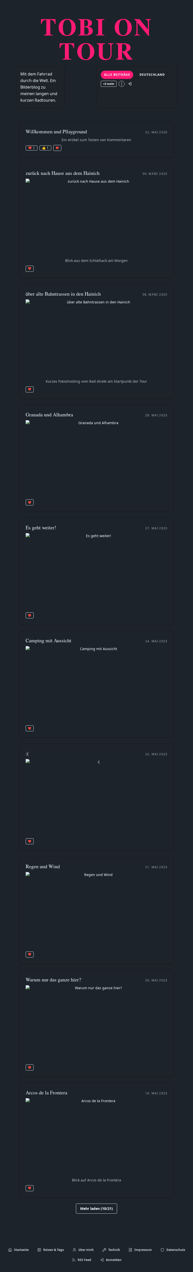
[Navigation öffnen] (122, 84)
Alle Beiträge (117, 74)
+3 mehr (108, 84)
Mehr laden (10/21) (96, 1208)
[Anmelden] (130, 84)
